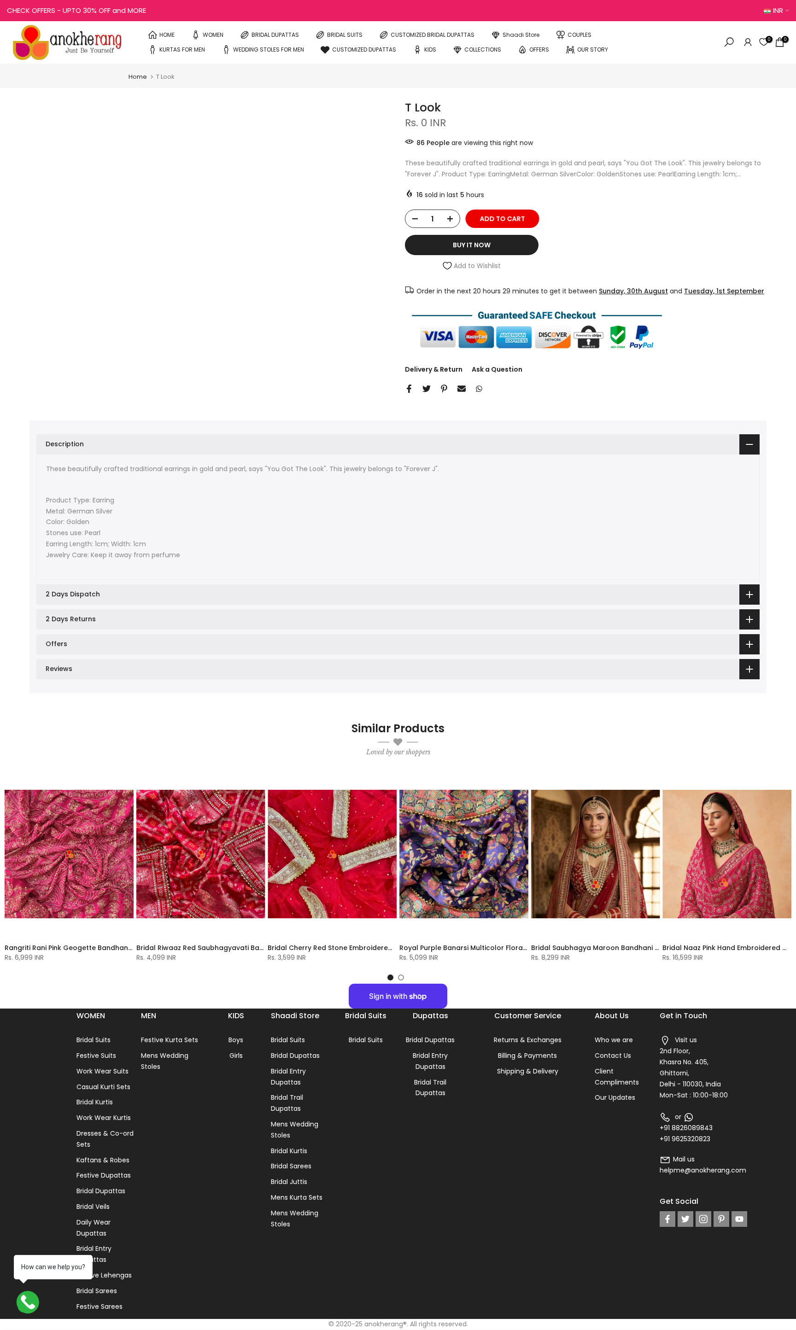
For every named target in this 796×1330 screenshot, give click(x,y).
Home (138, 77)
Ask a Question (497, 369)
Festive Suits (96, 1055)
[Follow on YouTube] (739, 1219)
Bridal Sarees (96, 1290)
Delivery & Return (433, 369)
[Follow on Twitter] (685, 1219)
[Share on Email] (461, 389)
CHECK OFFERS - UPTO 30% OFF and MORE (76, 10)
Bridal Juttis (289, 1181)
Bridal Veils (93, 1206)
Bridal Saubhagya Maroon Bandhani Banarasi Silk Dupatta (629, 947)
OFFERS (539, 49)
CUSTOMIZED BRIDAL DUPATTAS (432, 34)
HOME (167, 34)
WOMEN (213, 34)
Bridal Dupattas (100, 1191)
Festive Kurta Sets (169, 1039)
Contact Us (613, 1055)
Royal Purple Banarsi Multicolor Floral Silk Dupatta (483, 947)
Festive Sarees (99, 1306)
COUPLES (579, 34)
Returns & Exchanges (528, 1039)
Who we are (614, 1039)
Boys (235, 1039)
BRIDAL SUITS (345, 34)
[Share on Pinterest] (444, 389)
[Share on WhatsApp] (479, 389)
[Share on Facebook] (409, 389)
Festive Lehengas (104, 1275)
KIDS (430, 49)
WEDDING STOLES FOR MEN (268, 49)
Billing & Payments (527, 1055)
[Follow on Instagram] (703, 1219)
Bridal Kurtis (94, 1102)
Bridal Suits (93, 1039)
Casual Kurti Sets (103, 1086)
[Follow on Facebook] (667, 1219)
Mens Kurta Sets (296, 1197)
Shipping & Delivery (527, 1071)
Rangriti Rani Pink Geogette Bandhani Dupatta (82, 947)
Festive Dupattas (103, 1175)
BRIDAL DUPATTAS (275, 34)
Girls (236, 1055)
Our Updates (615, 1097)
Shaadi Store (521, 34)
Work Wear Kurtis (103, 1117)
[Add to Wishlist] (122, 783)
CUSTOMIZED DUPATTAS (364, 49)
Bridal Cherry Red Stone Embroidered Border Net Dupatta (364, 947)
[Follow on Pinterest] (721, 1219)
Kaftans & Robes (102, 1160)
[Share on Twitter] (426, 389)
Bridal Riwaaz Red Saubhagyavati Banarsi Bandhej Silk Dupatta (241, 947)
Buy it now (472, 245)
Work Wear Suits (102, 1071)
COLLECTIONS (482, 49)
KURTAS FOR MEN (182, 49)
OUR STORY (592, 49)
